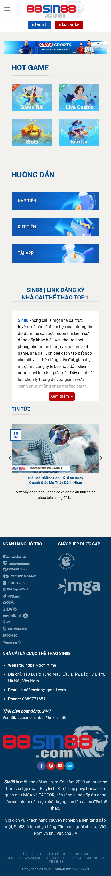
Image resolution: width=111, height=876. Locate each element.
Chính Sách (54, 858)
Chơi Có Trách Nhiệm (86, 858)
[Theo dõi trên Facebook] (41, 766)
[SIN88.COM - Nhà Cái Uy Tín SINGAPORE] (56, 9)
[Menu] (7, 9)
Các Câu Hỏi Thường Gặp (67, 854)
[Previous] (10, 468)
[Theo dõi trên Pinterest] (50, 766)
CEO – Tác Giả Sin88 (23, 858)
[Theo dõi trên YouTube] (60, 766)
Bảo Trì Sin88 (31, 854)
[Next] (101, 468)
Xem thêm (59, 396)
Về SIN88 (56, 861)
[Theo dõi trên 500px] (69, 766)
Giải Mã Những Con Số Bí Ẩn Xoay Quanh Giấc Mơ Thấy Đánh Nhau (55, 480)
